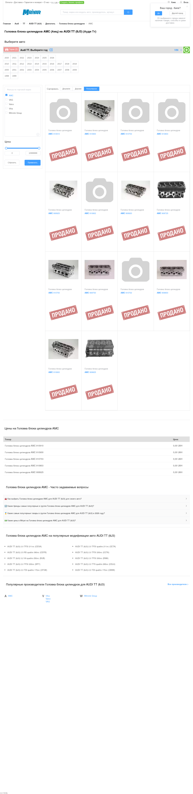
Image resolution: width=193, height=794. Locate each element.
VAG (48, 601)
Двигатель (50, 23)
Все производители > (178, 584)
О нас (47, 2)
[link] (7, 24)
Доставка (18, 2)
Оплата (9, 2)
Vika (48, 595)
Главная (7, 23)
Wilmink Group (90, 595)
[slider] (22, 148)
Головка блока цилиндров (72, 23)
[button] (96, 498)
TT (24, 23)
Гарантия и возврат (33, 2)
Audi (17, 23)
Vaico (48, 598)
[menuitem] (171, 2)
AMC (10, 595)
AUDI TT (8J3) (35, 23)
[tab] (96, 498)
